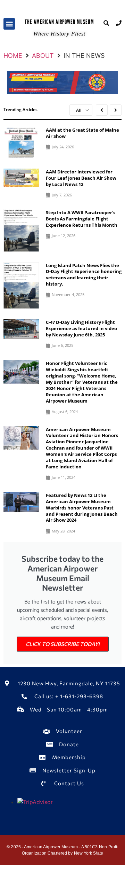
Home (12, 55)
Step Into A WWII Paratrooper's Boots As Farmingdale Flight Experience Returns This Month (81, 218)
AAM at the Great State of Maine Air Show (82, 133)
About (43, 55)
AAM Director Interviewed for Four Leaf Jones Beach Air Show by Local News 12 (81, 178)
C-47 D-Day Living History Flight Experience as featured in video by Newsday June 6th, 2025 (81, 328)
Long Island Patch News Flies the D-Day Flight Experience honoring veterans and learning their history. (84, 274)
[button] (9, 24)
